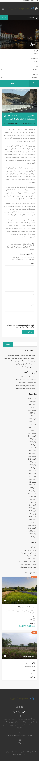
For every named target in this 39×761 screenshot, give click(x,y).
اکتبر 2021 (33, 488)
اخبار (30, 244)
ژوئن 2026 (33, 401)
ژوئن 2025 (33, 413)
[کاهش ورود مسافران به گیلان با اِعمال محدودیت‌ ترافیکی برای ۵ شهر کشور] (19, 101)
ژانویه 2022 (32, 479)
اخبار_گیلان (25, 244)
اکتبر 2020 (33, 522)
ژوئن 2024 (33, 442)
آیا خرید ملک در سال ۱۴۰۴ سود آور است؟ (23, 361)
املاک (19, 244)
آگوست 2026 (32, 399)
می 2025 (33, 416)
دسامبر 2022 (32, 453)
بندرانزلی (31, 246)
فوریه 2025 (32, 424)
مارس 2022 (32, 473)
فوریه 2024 (32, 447)
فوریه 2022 (32, 476)
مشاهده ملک (19, 598)
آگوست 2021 (32, 494)
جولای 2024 (32, 439)
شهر (36, 66)
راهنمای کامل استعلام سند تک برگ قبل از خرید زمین (19, 358)
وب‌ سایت (31, 315)
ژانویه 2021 (32, 514)
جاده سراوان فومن (19, 246)
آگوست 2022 (32, 459)
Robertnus (24, 377)
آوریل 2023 (32, 450)
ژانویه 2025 (32, 427)
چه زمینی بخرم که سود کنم (27, 367)
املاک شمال (13, 244)
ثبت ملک (4, 18)
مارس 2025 (32, 422)
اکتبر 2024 (33, 430)
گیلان (11, 247)
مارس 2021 (32, 508)
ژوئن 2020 (33, 534)
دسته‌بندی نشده (31, 558)
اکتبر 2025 (33, 407)
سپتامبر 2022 (32, 456)
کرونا (15, 247)
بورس (27, 246)
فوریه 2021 (32, 511)
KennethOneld (20, 380)
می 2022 (33, 468)
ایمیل (32, 304)
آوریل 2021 (32, 505)
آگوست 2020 (32, 528)
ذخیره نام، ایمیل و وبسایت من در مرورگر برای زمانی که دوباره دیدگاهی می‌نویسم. (20, 326)
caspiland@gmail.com (19, 743)
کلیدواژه (35, 51)
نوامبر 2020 (32, 519)
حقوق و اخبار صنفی (30, 555)
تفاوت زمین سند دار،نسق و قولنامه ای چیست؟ (21, 355)
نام (33, 294)
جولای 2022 (32, 462)
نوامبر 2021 (32, 485)
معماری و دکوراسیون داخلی (28, 564)
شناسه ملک (34, 58)
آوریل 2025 (32, 419)
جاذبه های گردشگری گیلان (28, 553)
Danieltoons (22, 383)
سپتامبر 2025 (32, 410)
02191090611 (30, 17)
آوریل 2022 (32, 471)
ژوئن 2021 (33, 499)
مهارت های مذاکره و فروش (28, 567)
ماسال (7, 247)
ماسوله (32, 249)
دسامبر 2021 (32, 482)
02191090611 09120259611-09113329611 (20, 735)
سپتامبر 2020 (32, 525)
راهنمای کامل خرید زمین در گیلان (25, 364)
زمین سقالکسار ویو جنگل (26, 607)
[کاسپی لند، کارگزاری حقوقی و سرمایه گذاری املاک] (19, 13)
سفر (19, 247)
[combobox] (19, 69)
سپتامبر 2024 (32, 433)
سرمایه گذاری (24, 247)
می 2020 (33, 537)
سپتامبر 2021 (32, 491)
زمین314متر (30, 662)
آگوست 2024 (32, 436)
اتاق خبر (17, 123)
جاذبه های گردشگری (30, 550)
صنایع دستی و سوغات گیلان (27, 561)
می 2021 (33, 502)
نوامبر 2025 (32, 404)
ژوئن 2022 (33, 465)
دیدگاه (31, 263)
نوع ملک (35, 74)
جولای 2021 (32, 496)
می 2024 (33, 445)
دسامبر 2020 (32, 517)
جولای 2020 (32, 531)
